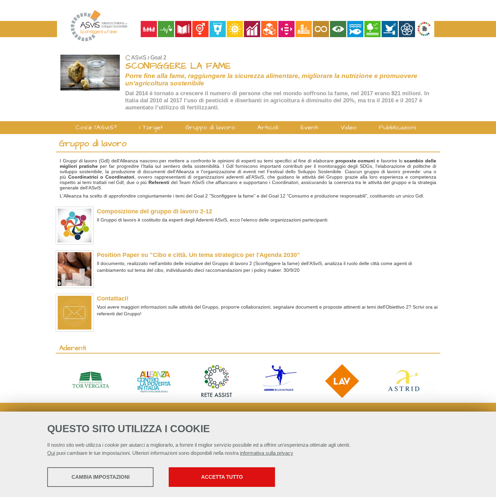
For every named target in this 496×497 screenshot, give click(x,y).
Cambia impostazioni (101, 477)
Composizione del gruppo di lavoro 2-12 (154, 211)
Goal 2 (158, 57)
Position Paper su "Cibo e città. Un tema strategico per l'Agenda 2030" (198, 255)
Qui (51, 453)
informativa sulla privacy (266, 453)
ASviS (138, 57)
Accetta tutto (222, 477)
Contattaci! (113, 298)
